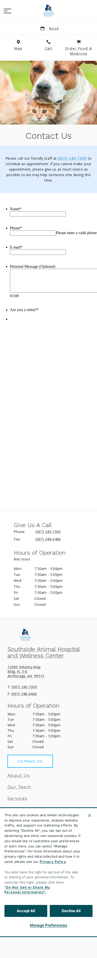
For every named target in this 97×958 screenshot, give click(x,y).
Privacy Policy (53, 862)
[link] (48, 10)
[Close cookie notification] (89, 815)
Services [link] (17, 798)
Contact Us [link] (30, 761)
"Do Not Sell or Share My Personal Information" (27, 889)
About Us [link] (18, 775)
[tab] (23, 560)
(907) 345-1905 (72, 158)
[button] (7, 11)
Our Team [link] (19, 787)
